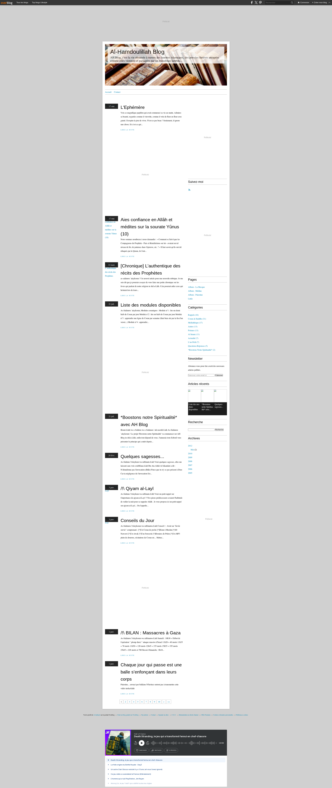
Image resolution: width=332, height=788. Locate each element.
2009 (190, 457)
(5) (198, 346)
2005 (190, 472)
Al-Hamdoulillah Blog (137, 51)
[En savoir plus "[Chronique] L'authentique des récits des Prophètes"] (220, 395)
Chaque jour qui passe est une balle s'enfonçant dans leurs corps (151, 671)
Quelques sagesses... (142, 456)
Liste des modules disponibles (151, 304)
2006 (190, 469)
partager (158, 750)
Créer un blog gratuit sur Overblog (128, 715)
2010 (190, 453)
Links (190, 298)
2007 (190, 465)
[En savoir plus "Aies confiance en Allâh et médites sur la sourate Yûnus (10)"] (207, 395)
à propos (172, 750)
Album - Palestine (195, 294)
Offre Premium (205, 715)
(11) (194, 334)
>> (169, 701)
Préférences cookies (242, 715)
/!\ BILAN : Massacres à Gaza (151, 632)
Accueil (108, 92)
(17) (195, 322)
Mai (192, 449)
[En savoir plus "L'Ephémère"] (194, 395)
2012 (190, 445)
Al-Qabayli (96, 715)
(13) (192, 326)
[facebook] (251, 2)
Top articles (144, 715)
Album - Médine (195, 290)
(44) (193, 314)
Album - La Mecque (196, 287)
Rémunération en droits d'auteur (188, 715)
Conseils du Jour (137, 520)
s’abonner (143, 750)
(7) (193, 338)
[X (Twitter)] (256, 2)
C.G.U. (174, 715)
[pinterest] (260, 2)
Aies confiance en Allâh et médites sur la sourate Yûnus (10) (150, 226)
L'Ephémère (133, 107)
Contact (117, 92)
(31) (197, 318)
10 (159, 701)
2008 (190, 461)
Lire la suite (127, 130)
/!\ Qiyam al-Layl (137, 488)
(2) (201, 349)
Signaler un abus (163, 715)
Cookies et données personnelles (223, 715)
